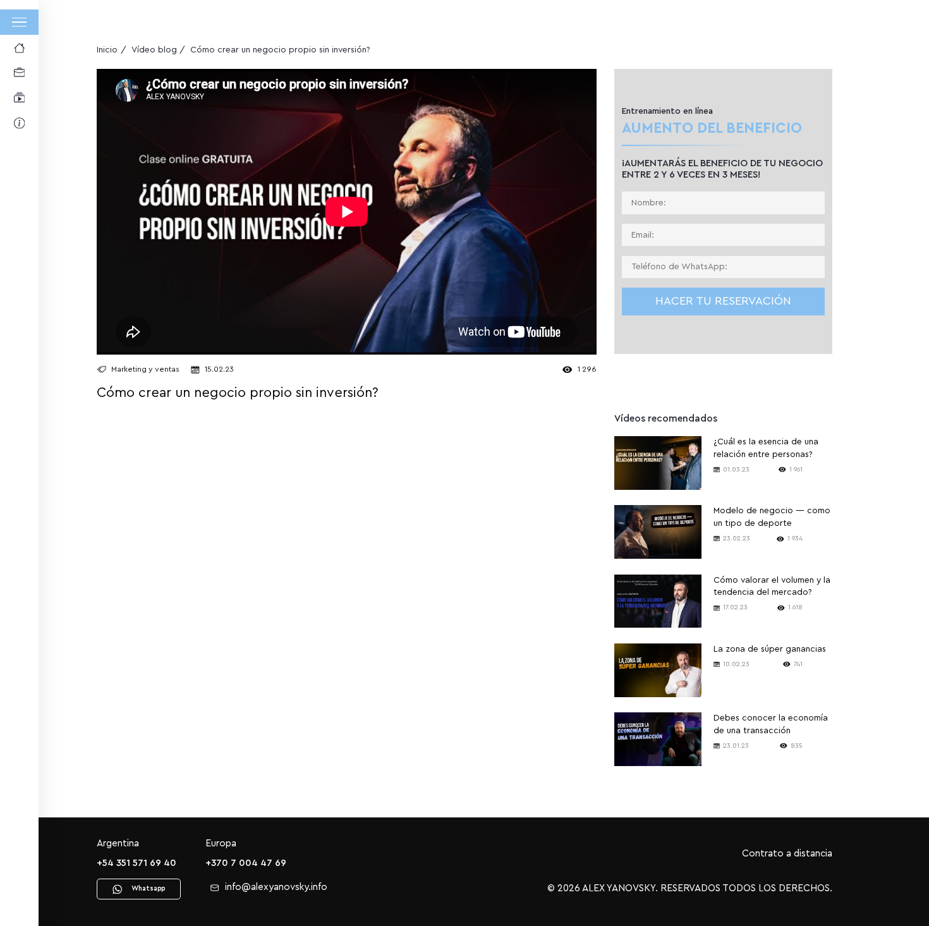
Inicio (107, 50)
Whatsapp (148, 888)
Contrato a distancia (787, 853)
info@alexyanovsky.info (276, 887)
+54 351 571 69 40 (136, 863)
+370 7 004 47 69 (245, 863)
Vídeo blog (154, 50)
